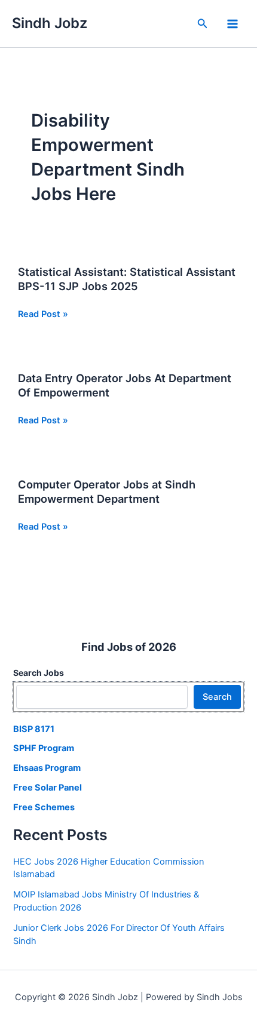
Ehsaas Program (47, 767)
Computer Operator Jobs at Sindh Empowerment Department (106, 491)
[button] (202, 23)
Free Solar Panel (47, 787)
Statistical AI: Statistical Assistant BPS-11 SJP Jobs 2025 (126, 279)
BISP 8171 (33, 729)
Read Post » (43, 314)
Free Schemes (44, 807)
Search (217, 696)
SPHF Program (43, 748)
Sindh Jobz (49, 23)
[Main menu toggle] (232, 23)
